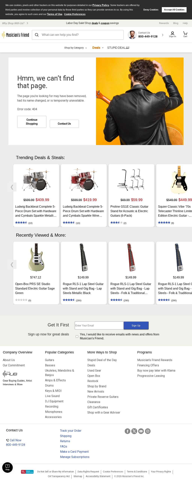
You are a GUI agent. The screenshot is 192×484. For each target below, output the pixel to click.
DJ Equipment (54, 401)
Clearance (93, 402)
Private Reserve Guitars (102, 397)
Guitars (49, 360)
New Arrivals (95, 391)
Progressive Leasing (151, 376)
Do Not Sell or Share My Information (55, 471)
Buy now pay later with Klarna (156, 370)
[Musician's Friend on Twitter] (134, 431)
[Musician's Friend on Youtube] (141, 431)
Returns (65, 441)
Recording (51, 406)
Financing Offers (148, 365)
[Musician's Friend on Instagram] (147, 431)
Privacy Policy (100, 5)
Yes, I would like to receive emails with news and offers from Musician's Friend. (119, 336)
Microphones (53, 412)
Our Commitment (14, 365)
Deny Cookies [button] (150, 9)
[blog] (21, 374)
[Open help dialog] (7, 467)
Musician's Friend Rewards (154, 360)
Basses (50, 365)
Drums (49, 385)
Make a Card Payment (74, 451)
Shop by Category (74, 47)
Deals (96, 47)
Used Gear (94, 370)
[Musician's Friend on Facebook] (127, 431)
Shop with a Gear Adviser (103, 412)
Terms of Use (54, 14)
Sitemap (78, 476)
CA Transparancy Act (59, 476)
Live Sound (52, 396)
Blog (175, 23)
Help (185, 23)
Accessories (53, 417)
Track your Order (70, 430)
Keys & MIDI (53, 391)
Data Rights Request (88, 471)
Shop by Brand (96, 386)
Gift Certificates (97, 407)
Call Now (15, 442)
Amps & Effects (55, 380)
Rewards (164, 23)
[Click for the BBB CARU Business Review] (27, 472)
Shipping (65, 436)
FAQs (63, 446)
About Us (9, 360)
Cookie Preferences (75, 14)
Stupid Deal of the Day (102, 360)
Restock (92, 381)
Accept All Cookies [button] (174, 9)
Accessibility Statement (98, 476)
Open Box (93, 376)
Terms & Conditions (137, 471)
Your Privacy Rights (161, 471)
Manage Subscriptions (74, 457)
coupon (105, 23)
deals (95, 23)
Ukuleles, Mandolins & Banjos (59, 373)
